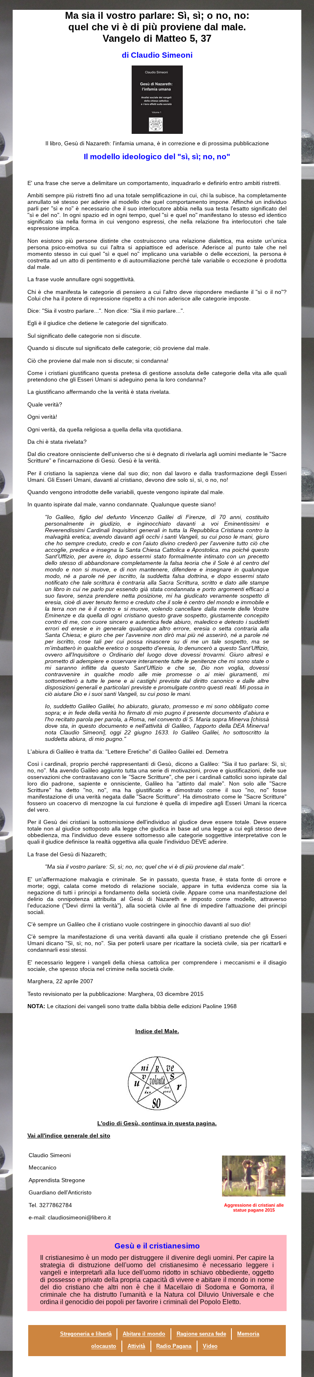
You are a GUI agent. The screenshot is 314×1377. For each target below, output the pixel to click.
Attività (136, 1346)
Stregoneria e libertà (86, 1334)
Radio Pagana (173, 1346)
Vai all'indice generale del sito (68, 1135)
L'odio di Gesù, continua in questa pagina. (157, 1123)
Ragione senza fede (201, 1334)
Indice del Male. (157, 1031)
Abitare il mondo (144, 1334)
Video (210, 1346)
